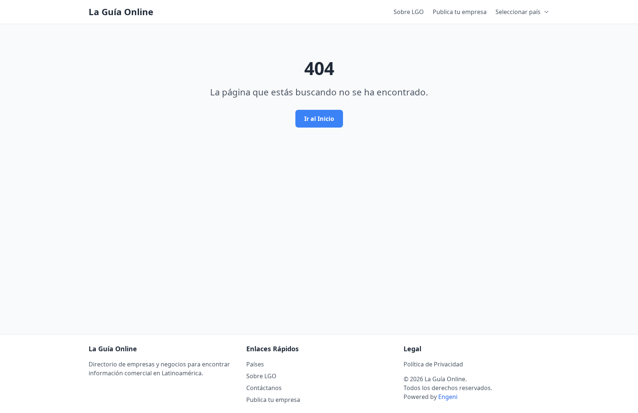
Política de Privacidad (433, 364)
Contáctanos (264, 388)
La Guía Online (121, 12)
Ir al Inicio (319, 119)
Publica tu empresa (460, 12)
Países (255, 364)
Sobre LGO (409, 12)
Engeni (447, 397)
